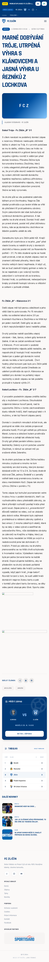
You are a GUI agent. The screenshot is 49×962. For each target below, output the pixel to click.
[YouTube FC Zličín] (21, 873)
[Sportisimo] (24, 938)
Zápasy (7, 890)
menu (45, 21)
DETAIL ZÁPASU (24, 734)
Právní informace (10, 915)
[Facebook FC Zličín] (6, 873)
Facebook (7, 923)
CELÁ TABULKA (39, 748)
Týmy (6, 893)
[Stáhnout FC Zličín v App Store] (38, 4)
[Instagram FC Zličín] (14, 873)
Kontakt (7, 919)
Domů (6, 886)
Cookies (7, 912)
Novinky (7, 897)
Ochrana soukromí (11, 908)
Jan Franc (31, 958)
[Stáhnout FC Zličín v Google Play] (44, 4)
